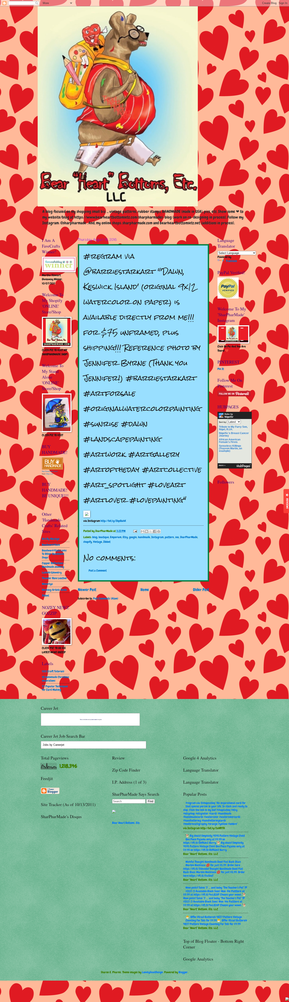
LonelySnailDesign (152, 972)
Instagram (157, 537)
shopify (87, 542)
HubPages (243, 466)
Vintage (97, 542)
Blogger (183, 972)
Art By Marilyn (50, 539)
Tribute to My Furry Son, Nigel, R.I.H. (233, 428)
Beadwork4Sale (51, 545)
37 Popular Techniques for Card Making (55, 688)
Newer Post (87, 589)
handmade (144, 537)
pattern (169, 537)
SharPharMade (188, 537)
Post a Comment (98, 570)
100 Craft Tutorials (53, 671)
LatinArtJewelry (52, 572)
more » (222, 465)
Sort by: (223, 422)
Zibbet (106, 542)
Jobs (46, 744)
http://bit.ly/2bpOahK (113, 521)
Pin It (220, 369)
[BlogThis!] (146, 531)
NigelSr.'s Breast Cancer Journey (234, 434)
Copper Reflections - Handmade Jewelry (53, 565)
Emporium (115, 537)
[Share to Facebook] (155, 531)
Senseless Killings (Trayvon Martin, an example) (230, 448)
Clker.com (49, 474)
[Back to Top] (287, 999)
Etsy (125, 537)
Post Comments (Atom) (105, 598)
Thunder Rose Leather (54, 578)
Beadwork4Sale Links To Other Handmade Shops (54, 554)
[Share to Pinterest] (159, 531)
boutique (104, 537)
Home (144, 589)
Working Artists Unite (54, 590)
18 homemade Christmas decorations (55, 678)
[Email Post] (135, 531)
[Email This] (142, 531)
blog (94, 537)
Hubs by (228, 415)
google (133, 537)
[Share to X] (151, 531)
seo (177, 537)
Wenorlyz (47, 584)
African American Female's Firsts (229, 440)
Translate (231, 261)
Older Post (201, 589)
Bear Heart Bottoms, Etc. (126, 823)
